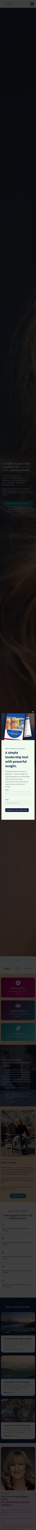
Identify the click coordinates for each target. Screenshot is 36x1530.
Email (7, 799)
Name (7, 790)
